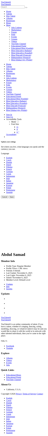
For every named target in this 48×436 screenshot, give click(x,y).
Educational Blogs (13, 375)
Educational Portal (13, 377)
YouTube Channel (13, 380)
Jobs (8, 365)
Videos (9, 360)
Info (7, 286)
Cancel (4, 197)
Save (12, 197)
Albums (9, 358)
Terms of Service (29, 394)
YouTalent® (6, 2)
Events (9, 363)
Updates (9, 284)
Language (5, 153)
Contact (40, 394)
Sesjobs (9, 289)
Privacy (19, 394)
